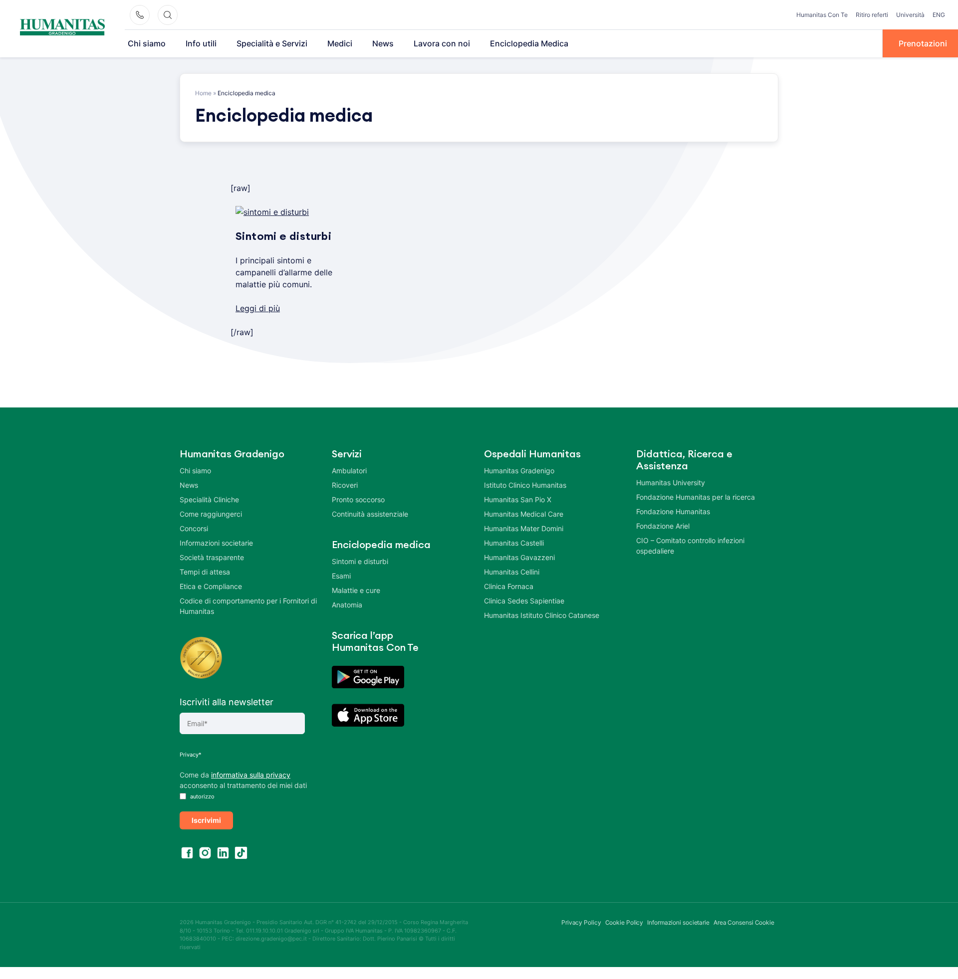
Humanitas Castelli (514, 543)
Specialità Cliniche (209, 499)
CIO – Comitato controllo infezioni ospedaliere (690, 545)
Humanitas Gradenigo (519, 470)
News (383, 43)
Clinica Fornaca (508, 586)
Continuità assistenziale (370, 514)
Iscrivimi (206, 820)
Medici (339, 43)
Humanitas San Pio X (517, 499)
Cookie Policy (624, 922)
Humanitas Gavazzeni (519, 557)
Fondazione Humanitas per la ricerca (695, 497)
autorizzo (202, 796)
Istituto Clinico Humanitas (525, 485)
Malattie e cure (356, 590)
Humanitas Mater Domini (523, 528)
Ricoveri (345, 485)
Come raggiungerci (211, 514)
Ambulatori (349, 470)
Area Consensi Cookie (744, 922)
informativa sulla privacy (250, 775)
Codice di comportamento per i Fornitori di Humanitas (248, 605)
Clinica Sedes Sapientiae (524, 600)
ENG (939, 14)
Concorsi (194, 528)
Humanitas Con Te (822, 14)
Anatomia (347, 604)
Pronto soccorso (358, 499)
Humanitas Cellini (511, 572)
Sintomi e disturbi (360, 561)
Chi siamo (147, 43)
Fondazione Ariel (663, 526)
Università (910, 14)
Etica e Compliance (211, 586)
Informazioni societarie (216, 543)
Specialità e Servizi (272, 43)
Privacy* (191, 754)
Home (203, 93)
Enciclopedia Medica (529, 43)
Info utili (201, 43)
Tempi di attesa (205, 572)
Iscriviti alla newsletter (226, 702)
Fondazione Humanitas (673, 511)
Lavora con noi (442, 43)
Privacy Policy (581, 922)
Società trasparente (212, 557)
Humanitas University (670, 482)
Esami (341, 576)
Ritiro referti (872, 14)
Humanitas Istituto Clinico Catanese (541, 615)
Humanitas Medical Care (523, 514)
